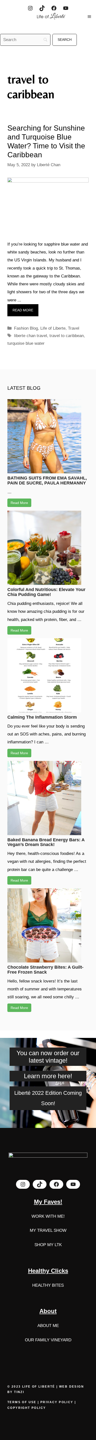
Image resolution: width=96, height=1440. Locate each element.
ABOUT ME (48, 1325)
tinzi (19, 1392)
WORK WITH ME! (48, 1216)
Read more (23, 310)
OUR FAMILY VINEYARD (48, 1340)
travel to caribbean (66, 335)
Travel (73, 328)
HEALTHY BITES (48, 1285)
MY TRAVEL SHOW (48, 1230)
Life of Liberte (52, 328)
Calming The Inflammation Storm (42, 717)
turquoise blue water (26, 343)
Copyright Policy (26, 1408)
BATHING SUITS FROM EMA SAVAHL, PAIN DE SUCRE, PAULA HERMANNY (47, 480)
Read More (19, 503)
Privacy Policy (56, 1402)
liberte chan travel (30, 335)
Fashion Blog (26, 328)
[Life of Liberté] (50, 16)
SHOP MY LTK (48, 1244)
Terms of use (22, 1402)
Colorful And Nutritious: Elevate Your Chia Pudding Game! (46, 592)
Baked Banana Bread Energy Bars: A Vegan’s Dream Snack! (45, 842)
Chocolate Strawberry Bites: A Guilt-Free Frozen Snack (45, 970)
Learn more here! (48, 1076)
